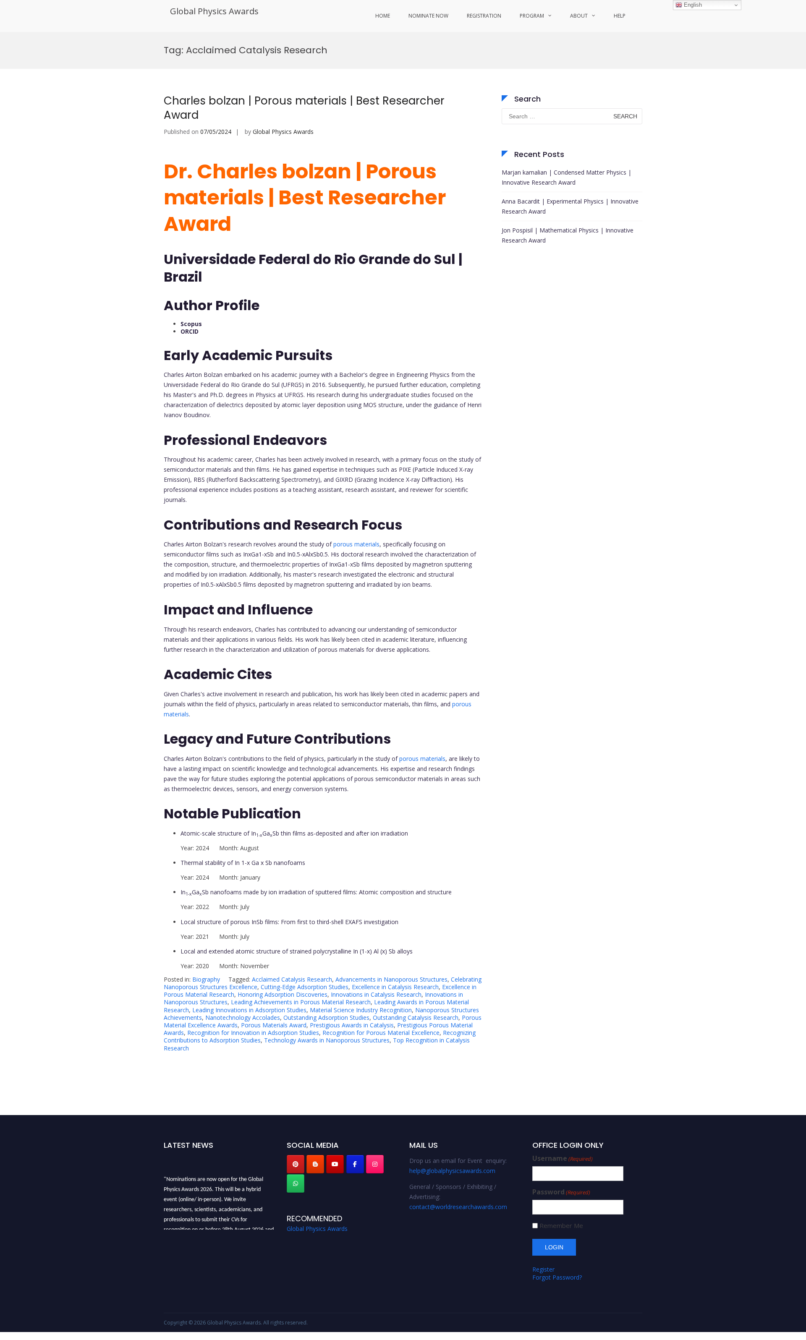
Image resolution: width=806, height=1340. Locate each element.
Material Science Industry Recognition (361, 1010)
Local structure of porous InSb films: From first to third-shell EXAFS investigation (289, 922)
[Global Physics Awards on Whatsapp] (295, 1183)
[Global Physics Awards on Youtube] (335, 1164)
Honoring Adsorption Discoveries (282, 994)
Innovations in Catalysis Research (376, 994)
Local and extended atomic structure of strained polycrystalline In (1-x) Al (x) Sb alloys (297, 951)
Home (382, 15)
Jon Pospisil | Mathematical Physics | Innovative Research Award (567, 235)
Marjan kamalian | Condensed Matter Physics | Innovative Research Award (566, 177)
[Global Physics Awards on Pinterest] (295, 1164)
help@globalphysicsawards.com (452, 1171)
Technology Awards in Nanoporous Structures (327, 1040)
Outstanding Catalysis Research (415, 1017)
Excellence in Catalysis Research (395, 987)
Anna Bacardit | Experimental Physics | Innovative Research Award (570, 206)
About (579, 15)
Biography (206, 979)
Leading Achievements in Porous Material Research (301, 1002)
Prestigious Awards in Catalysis (352, 1025)
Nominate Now (428, 15)
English (692, 5)
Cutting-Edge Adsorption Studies (304, 987)
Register (543, 1269)
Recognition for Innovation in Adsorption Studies (253, 1033)
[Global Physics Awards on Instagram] (375, 1164)
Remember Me (561, 1226)
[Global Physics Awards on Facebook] (355, 1164)
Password (561, 1192)
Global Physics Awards (214, 11)
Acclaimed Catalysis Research (292, 979)
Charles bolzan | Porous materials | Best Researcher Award (304, 108)
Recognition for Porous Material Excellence (381, 1033)
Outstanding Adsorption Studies (326, 1017)
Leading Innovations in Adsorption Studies (249, 1010)
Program (532, 15)
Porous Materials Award (273, 1025)
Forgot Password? (557, 1277)
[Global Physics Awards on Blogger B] (315, 1164)
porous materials (356, 544)
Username (562, 1158)
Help (619, 15)
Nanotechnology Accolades (242, 1017)
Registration (484, 15)
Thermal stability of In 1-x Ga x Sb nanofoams (243, 863)
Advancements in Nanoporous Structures (391, 979)
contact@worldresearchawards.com (458, 1207)
